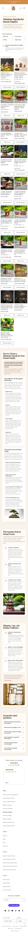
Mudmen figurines (7, 805)
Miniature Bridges (7, 815)
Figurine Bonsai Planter (9, 798)
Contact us (5, 846)
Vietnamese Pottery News (9, 869)
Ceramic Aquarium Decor (9, 801)
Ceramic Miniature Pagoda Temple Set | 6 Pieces (7, 135)
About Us (5, 835)
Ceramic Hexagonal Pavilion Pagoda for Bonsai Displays (20, 193)
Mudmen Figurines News (9, 856)
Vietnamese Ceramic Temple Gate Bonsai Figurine (6, 251)
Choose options (7, 87)
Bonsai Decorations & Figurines (10, 794)
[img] (14, 763)
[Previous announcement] (2, 2)
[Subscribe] (23, 900)
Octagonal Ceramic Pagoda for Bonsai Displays (6, 161)
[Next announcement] (25, 2)
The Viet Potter (8, 926)
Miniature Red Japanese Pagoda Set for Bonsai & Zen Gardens (6, 75)
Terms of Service (7, 890)
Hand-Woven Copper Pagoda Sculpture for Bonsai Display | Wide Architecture (7, 307)
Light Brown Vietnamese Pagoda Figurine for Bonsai (19, 280)
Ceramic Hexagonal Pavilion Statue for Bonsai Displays (6, 193)
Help (4, 842)
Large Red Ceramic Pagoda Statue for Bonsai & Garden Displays (19, 107)
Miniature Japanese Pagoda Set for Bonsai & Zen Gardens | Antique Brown (20, 75)
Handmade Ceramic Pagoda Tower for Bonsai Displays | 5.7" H (7, 280)
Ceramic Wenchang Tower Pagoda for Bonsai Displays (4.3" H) (20, 252)
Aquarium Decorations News (10, 863)
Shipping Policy (7, 886)
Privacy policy (15, 926)
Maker (4, 839)
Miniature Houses (7, 819)
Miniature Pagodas (7, 812)
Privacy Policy (6, 879)
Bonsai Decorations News (9, 859)
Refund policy (11, 928)
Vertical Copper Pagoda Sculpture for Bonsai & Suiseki (20, 306)
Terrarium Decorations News (10, 866)
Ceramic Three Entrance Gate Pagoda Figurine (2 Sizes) (20, 135)
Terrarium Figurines (8, 808)
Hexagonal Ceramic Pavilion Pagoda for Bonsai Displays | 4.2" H (6, 222)
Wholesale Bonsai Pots (8, 822)
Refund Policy (6, 883)
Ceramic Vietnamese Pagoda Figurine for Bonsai (20, 221)
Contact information (14, 931)
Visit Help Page (7, 680)
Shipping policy (18, 928)
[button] (3, 8)
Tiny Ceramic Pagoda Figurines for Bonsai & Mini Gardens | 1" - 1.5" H (20, 162)
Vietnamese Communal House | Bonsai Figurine (7, 106)
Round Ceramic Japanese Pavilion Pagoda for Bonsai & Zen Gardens (7, 335)
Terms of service (23, 926)
